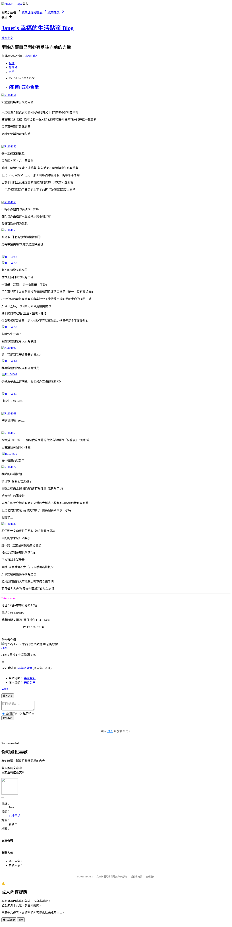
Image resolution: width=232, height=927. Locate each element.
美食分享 (30, 682)
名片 (11, 71)
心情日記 (31, 56)
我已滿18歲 (9, 919)
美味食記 (30, 678)
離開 (20, 919)
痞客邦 (21, 668)
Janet (4, 647)
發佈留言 (7, 718)
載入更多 (7, 696)
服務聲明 (150, 876)
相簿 (11, 63)
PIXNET (89, 876)
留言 (30, 668)
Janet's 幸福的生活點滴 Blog (37, 28)
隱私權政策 (136, 876)
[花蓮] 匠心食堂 (24, 87)
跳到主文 (7, 38)
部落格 (13, 67)
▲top (4, 688)
